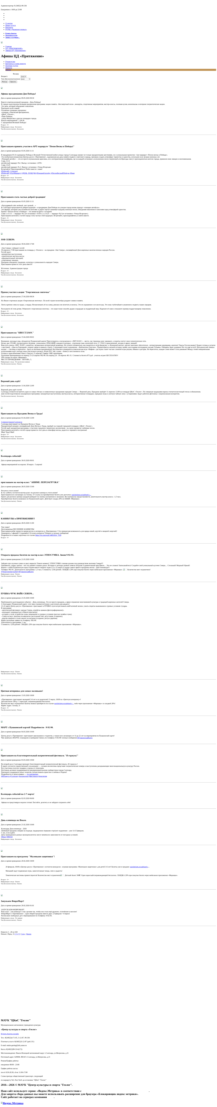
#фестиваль (33, 776)
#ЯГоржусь (5, 776)
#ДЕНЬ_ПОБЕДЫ (29, 173)
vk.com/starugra (32, 774)
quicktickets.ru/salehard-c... (81, 495)
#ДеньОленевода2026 (9, 572)
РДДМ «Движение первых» (16, 29)
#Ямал (3, 837)
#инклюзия (42, 776)
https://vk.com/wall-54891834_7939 (48, 535)
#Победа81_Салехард (9, 171)
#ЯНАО (10, 837)
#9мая (72, 173)
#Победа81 (5, 173)
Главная (8, 46)
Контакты (9, 27)
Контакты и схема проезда (15, 64)
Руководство (10, 62)
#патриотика (24, 776)
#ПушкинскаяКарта (26, 572)
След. (23, 934)
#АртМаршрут (15, 173)
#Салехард (14, 776)
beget (51, 1097)
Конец (28, 934)
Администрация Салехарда (11, 422)
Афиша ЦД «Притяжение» (15, 50)
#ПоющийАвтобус (43, 173)
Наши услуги (10, 25)
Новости (8, 68)
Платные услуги (11, 66)
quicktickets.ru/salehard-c (139, 867)
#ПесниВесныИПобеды (60, 173)
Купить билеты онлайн (10, 1034)
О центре (9, 23)
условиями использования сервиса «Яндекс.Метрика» (115, 1090)
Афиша (8, 70)
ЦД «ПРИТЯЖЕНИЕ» (14, 48)
